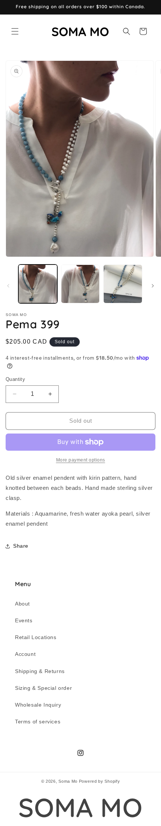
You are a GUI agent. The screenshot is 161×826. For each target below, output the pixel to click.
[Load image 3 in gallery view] (122, 284)
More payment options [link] (80, 460)
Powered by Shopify (99, 781)
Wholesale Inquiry (38, 705)
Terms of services (37, 722)
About (22, 604)
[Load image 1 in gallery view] (37, 284)
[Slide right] (153, 286)
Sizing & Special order (43, 688)
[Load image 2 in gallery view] (80, 284)
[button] (15, 31)
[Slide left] (8, 286)
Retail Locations (36, 637)
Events (24, 620)
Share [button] (20, 546)
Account (25, 654)
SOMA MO (80, 807)
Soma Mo (68, 781)
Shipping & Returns (40, 671)
